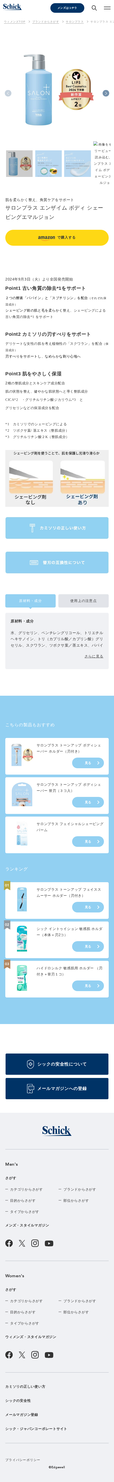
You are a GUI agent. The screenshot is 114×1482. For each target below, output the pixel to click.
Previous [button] (8, 93)
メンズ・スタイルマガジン (27, 1225)
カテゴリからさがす (26, 1189)
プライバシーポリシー (23, 1460)
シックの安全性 (18, 1401)
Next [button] (106, 93)
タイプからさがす (24, 1212)
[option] (57, 101)
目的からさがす (23, 1201)
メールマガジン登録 (21, 1415)
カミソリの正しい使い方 (25, 1386)
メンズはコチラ (67, 7)
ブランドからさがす (79, 1189)
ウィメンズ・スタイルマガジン (30, 1337)
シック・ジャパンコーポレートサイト (36, 1429)
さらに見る (94, 656)
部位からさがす (76, 1201)
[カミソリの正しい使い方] (57, 527)
